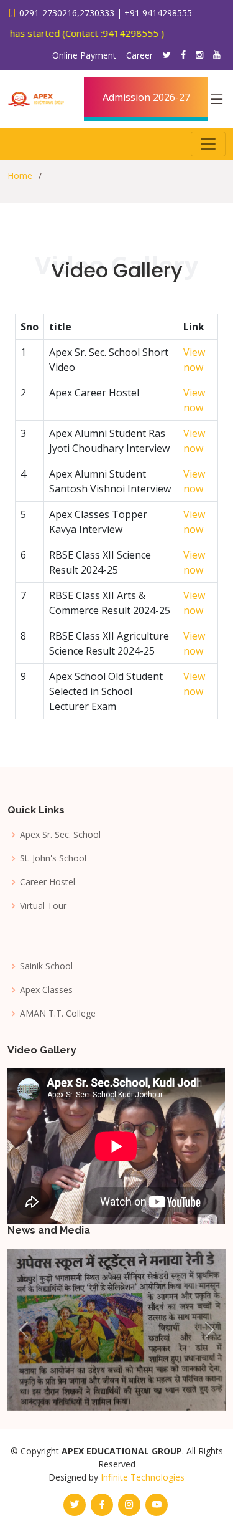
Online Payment (84, 55)
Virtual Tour (43, 905)
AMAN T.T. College (58, 1013)
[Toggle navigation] (208, 144)
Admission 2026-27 (146, 97)
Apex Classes (46, 990)
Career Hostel (47, 882)
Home (19, 175)
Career (139, 55)
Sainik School (46, 966)
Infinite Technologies (143, 1477)
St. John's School (53, 858)
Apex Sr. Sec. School (60, 834)
